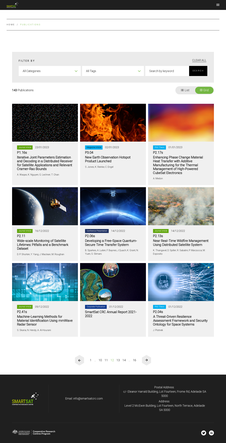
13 (118, 360)
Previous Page (79, 360)
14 (124, 360)
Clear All (199, 60)
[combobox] (50, 71)
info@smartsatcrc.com (88, 398)
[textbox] (49, 71)
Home (11, 24)
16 (134, 360)
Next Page (146, 360)
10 (100, 360)
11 (106, 360)
